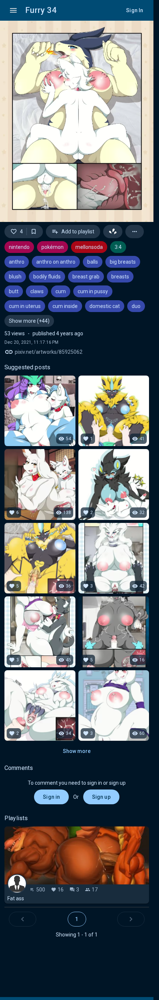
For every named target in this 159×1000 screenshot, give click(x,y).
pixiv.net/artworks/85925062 (48, 352)
